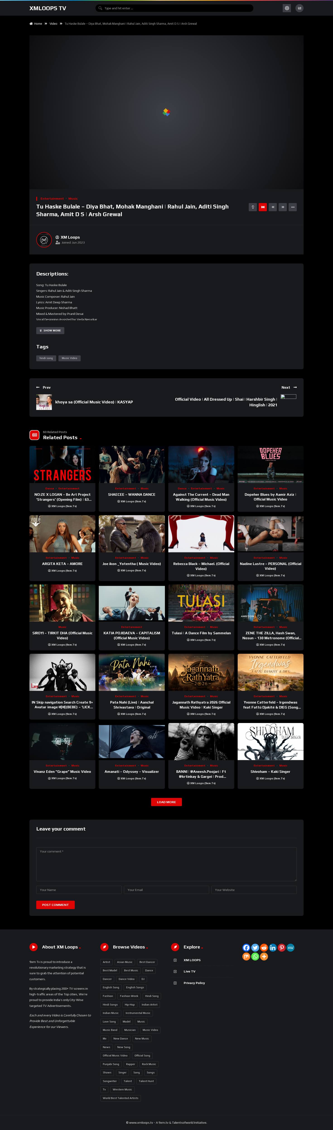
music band (110, 1030)
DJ (143, 979)
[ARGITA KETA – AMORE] (62, 533)
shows (107, 1072)
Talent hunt (146, 1081)
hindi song (46, 358)
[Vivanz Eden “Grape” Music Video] (62, 741)
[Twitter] (255, 948)
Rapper (130, 1064)
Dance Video (127, 979)
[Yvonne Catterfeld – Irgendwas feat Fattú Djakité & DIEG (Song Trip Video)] (271, 672)
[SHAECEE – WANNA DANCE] (132, 464)
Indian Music (111, 1013)
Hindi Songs (110, 1004)
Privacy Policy (194, 983)
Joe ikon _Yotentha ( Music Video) (131, 564)
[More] (264, 956)
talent (128, 1081)
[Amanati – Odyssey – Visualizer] (132, 741)
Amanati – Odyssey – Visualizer (132, 771)
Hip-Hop (130, 1004)
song (136, 1072)
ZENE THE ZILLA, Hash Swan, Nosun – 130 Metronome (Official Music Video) (270, 638)
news (106, 1047)
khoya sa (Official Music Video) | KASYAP (94, 402)
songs (151, 1072)
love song (109, 1021)
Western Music (122, 1089)
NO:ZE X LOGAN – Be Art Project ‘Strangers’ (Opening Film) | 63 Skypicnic (62, 499)
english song (111, 987)
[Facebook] (246, 948)
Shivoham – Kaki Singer (270, 771)
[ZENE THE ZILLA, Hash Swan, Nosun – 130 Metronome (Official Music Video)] (271, 603)
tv (104, 1089)
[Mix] (246, 956)
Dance (49, 488)
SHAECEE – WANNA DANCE (131, 494)
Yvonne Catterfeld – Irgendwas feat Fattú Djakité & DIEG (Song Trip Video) (270, 707)
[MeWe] (290, 948)
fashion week (129, 996)
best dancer (147, 962)
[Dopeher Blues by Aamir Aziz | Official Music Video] (271, 464)
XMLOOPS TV (47, 8)
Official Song (142, 1055)
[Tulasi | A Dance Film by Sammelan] (201, 603)
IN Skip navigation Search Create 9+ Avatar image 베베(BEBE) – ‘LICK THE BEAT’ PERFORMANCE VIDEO (62, 707)
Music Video (69, 358)
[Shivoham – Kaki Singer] (271, 741)
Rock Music (149, 1064)
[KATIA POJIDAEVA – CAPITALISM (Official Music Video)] (132, 603)
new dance (120, 1038)
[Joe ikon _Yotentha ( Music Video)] (132, 533)
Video (53, 23)
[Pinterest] (282, 948)
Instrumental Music (138, 1013)
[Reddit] (264, 948)
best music (131, 970)
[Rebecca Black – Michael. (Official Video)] (201, 533)
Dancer (107, 979)
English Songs (135, 987)
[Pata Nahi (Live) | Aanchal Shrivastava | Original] (132, 672)
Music (73, 198)
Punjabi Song (111, 1064)
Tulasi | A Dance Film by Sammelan (201, 633)
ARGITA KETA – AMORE (62, 564)
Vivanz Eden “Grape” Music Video (62, 771)
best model (110, 970)
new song (123, 1047)
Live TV (189, 971)
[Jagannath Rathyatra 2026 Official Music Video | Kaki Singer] (201, 672)
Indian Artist (149, 1004)
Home (37, 23)
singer (122, 1072)
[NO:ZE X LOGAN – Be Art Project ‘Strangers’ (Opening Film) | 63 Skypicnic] (62, 464)
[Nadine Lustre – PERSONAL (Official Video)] (271, 533)
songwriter (110, 1081)
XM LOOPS (192, 960)
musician (130, 1030)
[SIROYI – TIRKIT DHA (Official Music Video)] (62, 603)
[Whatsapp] (255, 956)
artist (106, 962)
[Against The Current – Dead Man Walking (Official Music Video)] (201, 464)
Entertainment (52, 198)
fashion (108, 996)
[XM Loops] (44, 240)
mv (104, 1038)
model (126, 1021)
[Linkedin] (273, 948)
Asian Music (125, 962)
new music (142, 1038)
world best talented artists (120, 1098)
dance (149, 970)
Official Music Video (115, 1055)
